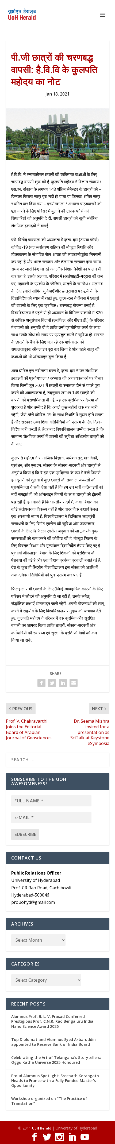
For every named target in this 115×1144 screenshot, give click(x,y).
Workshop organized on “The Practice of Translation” (49, 1101)
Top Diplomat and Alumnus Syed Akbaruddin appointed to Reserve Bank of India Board (53, 1042)
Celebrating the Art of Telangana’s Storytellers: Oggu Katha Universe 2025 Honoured (56, 1060)
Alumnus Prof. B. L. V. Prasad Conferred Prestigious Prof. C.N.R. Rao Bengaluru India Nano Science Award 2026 (52, 1021)
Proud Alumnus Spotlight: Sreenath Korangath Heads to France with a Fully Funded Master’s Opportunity (55, 1080)
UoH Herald (41, 1128)
